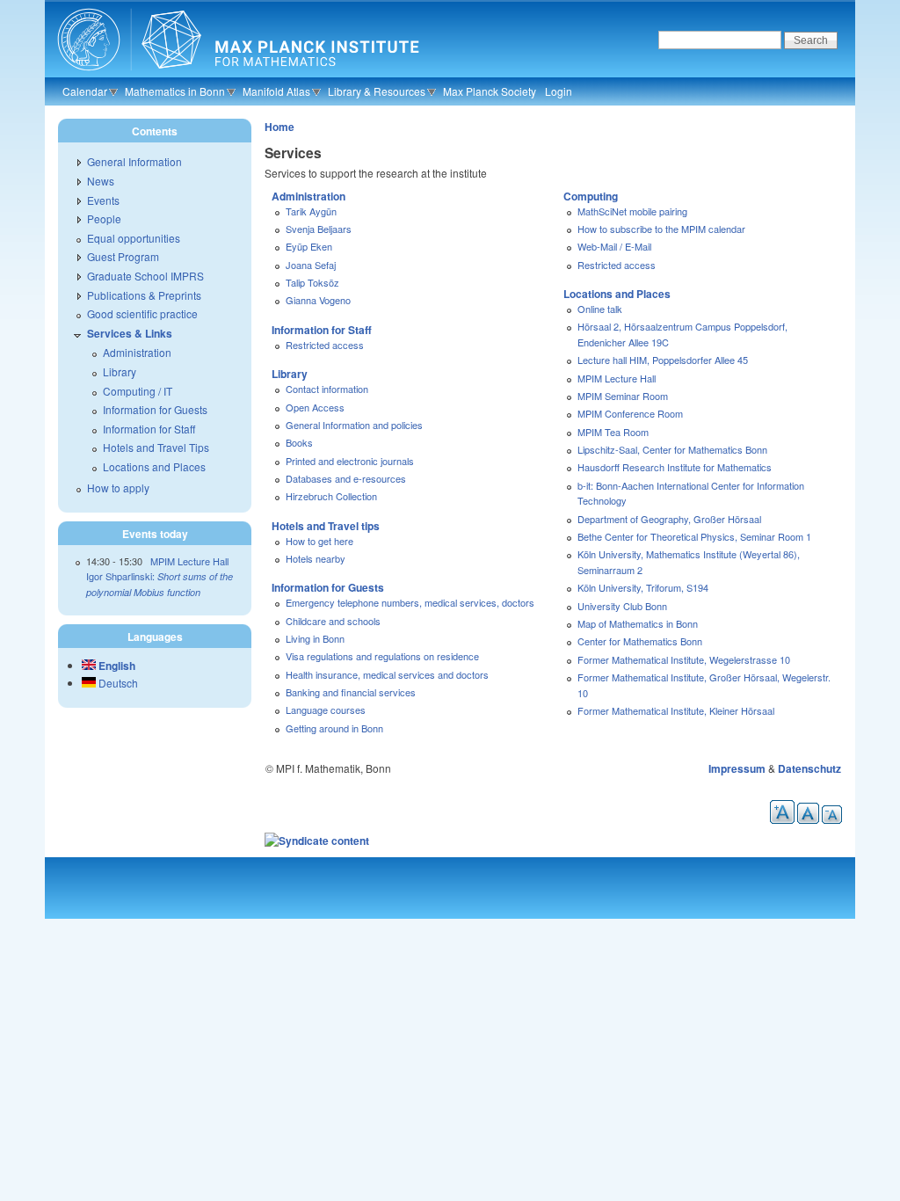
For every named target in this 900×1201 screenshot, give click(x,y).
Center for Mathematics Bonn (639, 641)
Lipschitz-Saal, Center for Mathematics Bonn (672, 449)
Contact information (327, 389)
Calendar (84, 91)
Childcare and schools (333, 621)
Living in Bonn (315, 638)
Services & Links (129, 333)
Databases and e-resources (346, 478)
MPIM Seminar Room (622, 396)
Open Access (315, 407)
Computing (590, 196)
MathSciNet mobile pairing (632, 211)
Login (558, 91)
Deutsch (117, 682)
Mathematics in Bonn (175, 91)
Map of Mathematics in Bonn (637, 623)
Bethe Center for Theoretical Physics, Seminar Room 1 (694, 536)
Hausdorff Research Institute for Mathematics (674, 467)
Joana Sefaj (311, 265)
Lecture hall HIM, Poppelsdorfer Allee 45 (662, 360)
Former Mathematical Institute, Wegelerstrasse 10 (683, 659)
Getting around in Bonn (334, 728)
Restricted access (325, 345)
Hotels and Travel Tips (156, 447)
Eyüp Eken (309, 246)
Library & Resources (376, 91)
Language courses (326, 709)
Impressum (737, 768)
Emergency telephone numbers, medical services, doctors (410, 602)
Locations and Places (617, 294)
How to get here (319, 541)
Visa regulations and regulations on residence (382, 656)
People (104, 218)
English (115, 665)
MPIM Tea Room (613, 432)
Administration (308, 196)
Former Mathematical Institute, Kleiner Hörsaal (675, 710)
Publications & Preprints (144, 295)
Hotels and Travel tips (326, 526)
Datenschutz (809, 768)
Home (279, 127)
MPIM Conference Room (630, 413)
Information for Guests (328, 587)
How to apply (118, 487)
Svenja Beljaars (319, 229)
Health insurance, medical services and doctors (387, 674)
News (100, 180)
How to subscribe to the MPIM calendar (661, 229)
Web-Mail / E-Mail (614, 246)
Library (290, 374)
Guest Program (123, 256)
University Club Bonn (622, 606)
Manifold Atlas (276, 91)
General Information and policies (354, 425)
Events (103, 200)
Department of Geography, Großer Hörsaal (669, 519)
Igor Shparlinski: (159, 584)
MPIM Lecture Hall (616, 378)
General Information (134, 161)
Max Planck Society (489, 91)
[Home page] (236, 75)
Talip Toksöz (312, 282)
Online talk (599, 309)
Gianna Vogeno (318, 300)
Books (299, 442)
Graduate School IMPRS (145, 275)
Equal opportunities (133, 237)
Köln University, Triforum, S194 (642, 587)
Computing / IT (137, 390)
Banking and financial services (351, 692)
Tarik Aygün (311, 211)
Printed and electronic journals (350, 461)
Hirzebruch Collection (331, 496)
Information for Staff (322, 330)
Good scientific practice (142, 313)
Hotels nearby (315, 558)
